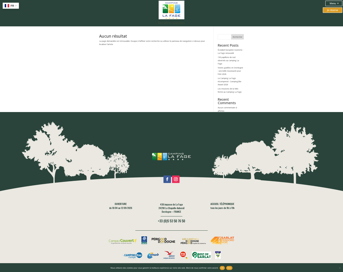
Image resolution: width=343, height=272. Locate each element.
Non (229, 268)
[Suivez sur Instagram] (176, 179)
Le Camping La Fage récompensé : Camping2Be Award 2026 (229, 81)
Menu (333, 3)
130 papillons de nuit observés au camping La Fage (228, 60)
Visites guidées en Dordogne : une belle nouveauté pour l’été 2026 (230, 70)
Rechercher (237, 37)
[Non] (339, 268)
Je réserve (332, 10)
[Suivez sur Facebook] (167, 179)
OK (222, 268)
